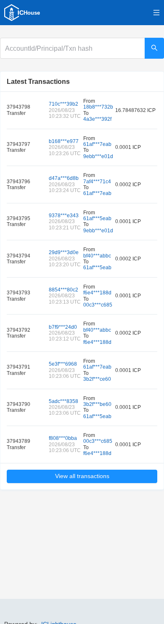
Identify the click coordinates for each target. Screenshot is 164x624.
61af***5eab (97, 218)
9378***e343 (64, 215)
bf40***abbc (97, 256)
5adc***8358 (63, 401)
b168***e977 (64, 141)
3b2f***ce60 (97, 379)
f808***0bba (63, 438)
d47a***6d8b (64, 178)
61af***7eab (97, 144)
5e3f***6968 (63, 364)
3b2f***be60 (97, 404)
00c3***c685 (97, 305)
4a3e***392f (97, 119)
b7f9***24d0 (63, 327)
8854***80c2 (63, 290)
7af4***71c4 (97, 182)
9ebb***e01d (98, 156)
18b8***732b (98, 107)
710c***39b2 (63, 104)
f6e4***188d (97, 293)
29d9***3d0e (64, 252)
